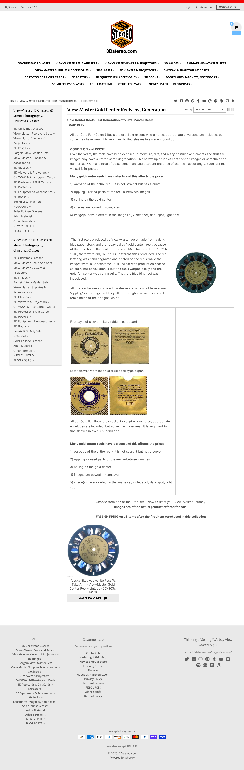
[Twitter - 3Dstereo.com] (175, 101)
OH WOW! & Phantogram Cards (34, 177)
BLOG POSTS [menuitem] (181, 84)
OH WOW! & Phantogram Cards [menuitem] (186, 70)
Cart (230, 7)
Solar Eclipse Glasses (27, 211)
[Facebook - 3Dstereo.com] (181, 101)
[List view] (232, 109)
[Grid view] (228, 109)
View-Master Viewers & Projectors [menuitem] (131, 63)
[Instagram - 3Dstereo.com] (187, 101)
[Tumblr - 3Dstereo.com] (198, 101)
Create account (204, 7)
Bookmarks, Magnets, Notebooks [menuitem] (191, 77)
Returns (93, 670)
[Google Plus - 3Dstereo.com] (221, 101)
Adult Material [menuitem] (101, 84)
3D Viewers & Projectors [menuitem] (138, 70)
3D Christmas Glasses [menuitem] (34, 63)
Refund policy (93, 696)
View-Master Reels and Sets (32, 133)
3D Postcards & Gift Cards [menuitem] (44, 77)
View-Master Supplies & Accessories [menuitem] (62, 70)
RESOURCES (93, 687)
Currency (26, 7)
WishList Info (93, 691)
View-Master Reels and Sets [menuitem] (76, 63)
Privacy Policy (93, 679)
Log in (188, 7)
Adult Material (22, 216)
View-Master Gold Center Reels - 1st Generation (48, 101)
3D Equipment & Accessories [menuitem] (116, 77)
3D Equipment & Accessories (33, 192)
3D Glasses (21, 167)
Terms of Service (93, 683)
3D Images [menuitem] (171, 63)
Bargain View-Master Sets (31, 153)
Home (13, 101)
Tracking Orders (93, 666)
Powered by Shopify (122, 757)
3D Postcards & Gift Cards (31, 182)
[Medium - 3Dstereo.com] (227, 101)
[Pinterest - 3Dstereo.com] (192, 101)
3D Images (20, 148)
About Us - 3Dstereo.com (93, 674)
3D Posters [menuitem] (80, 77)
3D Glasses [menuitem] (104, 70)
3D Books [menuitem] (151, 77)
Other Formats (23, 221)
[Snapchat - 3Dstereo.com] (210, 101)
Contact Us (93, 653)
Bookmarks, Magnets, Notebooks (34, 702)
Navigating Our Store (93, 661)
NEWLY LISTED (23, 226)
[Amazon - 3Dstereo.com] (232, 101)
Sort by (188, 109)
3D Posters (21, 187)
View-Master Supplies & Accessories (34, 667)
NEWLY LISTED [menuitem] (158, 84)
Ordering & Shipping (93, 657)
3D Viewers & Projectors (30, 172)
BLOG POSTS (22, 231)
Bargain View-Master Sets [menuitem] (206, 63)
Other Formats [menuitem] (129, 84)
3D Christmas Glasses (28, 128)
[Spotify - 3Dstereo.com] (215, 101)
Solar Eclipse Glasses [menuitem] (68, 84)
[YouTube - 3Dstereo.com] (204, 101)
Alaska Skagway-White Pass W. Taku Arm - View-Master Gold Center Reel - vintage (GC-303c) (93, 584)
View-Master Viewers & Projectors (34, 654)
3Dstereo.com (127, 753)
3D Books (19, 197)
